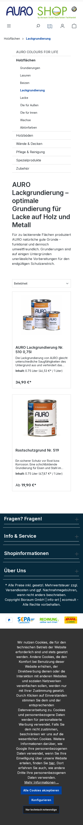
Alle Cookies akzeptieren (41, 790)
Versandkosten (17, 590)
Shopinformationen (26, 553)
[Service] (50, 26)
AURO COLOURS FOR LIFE (37, 52)
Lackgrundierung (32, 90)
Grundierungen (30, 68)
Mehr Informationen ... (41, 782)
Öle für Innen (28, 112)
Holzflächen (25, 60)
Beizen (24, 83)
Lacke (24, 97)
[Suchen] (38, 25)
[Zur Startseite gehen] (41, 12)
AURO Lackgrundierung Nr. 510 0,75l (39, 349)
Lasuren (25, 75)
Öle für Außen (29, 105)
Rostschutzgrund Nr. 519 (37, 450)
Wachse (25, 120)
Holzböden (24, 135)
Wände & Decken (29, 144)
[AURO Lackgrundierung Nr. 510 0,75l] (41, 315)
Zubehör (22, 168)
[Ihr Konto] (62, 26)
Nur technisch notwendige (41, 809)
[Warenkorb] (74, 26)
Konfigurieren (41, 800)
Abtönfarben (28, 127)
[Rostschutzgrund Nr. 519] (41, 418)
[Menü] (9, 25)
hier (52, 763)
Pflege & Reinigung (30, 152)
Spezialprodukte (28, 160)
